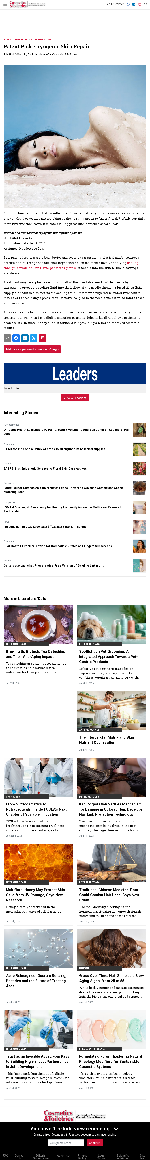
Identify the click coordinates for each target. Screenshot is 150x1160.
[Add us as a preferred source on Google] (42, 338)
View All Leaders (75, 398)
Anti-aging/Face (89, 729)
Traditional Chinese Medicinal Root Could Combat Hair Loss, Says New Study (109, 895)
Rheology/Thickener (92, 1048)
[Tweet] (33, 338)
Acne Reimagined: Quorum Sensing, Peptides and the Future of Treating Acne (36, 980)
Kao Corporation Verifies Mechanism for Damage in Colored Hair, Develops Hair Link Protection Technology (111, 809)
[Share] (16, 338)
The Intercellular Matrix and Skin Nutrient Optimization (106, 740)
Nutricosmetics (11, 425)
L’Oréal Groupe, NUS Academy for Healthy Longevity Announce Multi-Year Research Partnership (62, 509)
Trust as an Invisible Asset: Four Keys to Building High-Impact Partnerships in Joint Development (38, 1061)
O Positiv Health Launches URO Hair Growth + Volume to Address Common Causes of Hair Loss (67, 431)
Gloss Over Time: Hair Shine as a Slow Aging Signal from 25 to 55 (111, 978)
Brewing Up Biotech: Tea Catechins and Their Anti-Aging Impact (35, 654)
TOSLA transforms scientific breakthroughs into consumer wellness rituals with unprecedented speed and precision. (35, 825)
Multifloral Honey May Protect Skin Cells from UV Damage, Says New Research (35, 895)
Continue (94, 1143)
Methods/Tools (89, 796)
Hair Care (85, 968)
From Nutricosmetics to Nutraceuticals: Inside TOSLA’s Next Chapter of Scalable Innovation (36, 809)
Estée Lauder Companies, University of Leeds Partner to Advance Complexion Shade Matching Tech (63, 490)
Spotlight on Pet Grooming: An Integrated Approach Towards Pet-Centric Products (108, 656)
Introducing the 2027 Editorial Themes (45, 526)
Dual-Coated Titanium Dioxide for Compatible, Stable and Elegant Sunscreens (58, 546)
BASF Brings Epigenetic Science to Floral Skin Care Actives (45, 468)
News (6, 522)
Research (21, 39)
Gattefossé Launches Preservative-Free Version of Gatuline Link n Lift (54, 565)
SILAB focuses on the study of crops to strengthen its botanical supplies (54, 449)
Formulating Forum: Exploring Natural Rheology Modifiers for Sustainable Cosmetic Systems (110, 1061)
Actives (7, 463)
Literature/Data (41, 39)
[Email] (7, 338)
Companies (9, 483)
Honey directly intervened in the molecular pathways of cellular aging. (34, 909)
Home (7, 39)
